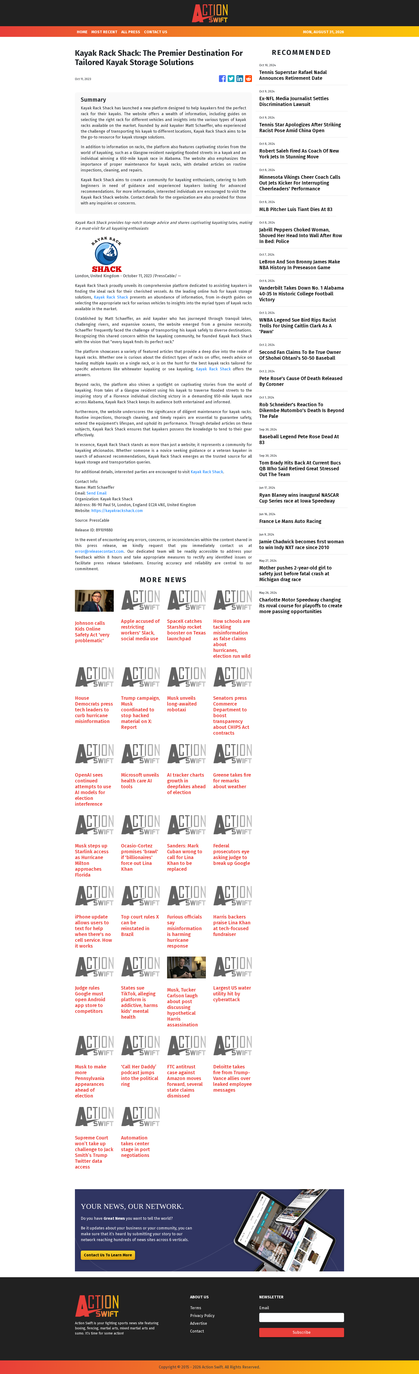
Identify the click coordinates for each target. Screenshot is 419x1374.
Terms (195, 1308)
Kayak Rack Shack (111, 297)
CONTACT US (155, 32)
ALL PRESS (130, 32)
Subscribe (302, 1332)
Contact (197, 1331)
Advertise (198, 1323)
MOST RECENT (104, 32)
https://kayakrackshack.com (117, 510)
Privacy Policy (202, 1315)
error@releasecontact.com (99, 551)
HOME (82, 32)
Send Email (96, 493)
